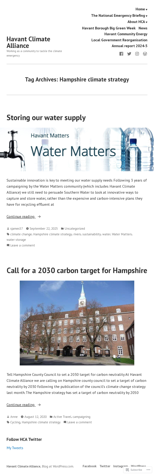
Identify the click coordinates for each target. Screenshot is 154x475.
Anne (14, 416)
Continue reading (21, 216)
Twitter (105, 466)
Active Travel (62, 416)
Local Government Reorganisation (119, 39)
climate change (21, 234)
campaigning (81, 416)
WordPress (138, 466)
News (143, 28)
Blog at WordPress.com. (58, 466)
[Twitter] (129, 53)
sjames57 (16, 228)
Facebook (90, 466)
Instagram (120, 466)
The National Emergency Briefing (118, 15)
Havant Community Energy (125, 34)
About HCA (136, 22)
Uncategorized (75, 228)
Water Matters (122, 234)
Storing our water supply (46, 117)
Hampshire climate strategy (52, 234)
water (106, 234)
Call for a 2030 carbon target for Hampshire (77, 270)
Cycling (15, 422)
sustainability (91, 234)
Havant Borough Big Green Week (109, 28)
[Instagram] (137, 53)
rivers (77, 234)
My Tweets (15, 447)
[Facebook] (122, 53)
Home (140, 9)
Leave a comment (22, 245)
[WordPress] (144, 53)
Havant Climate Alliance (28, 42)
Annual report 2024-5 (129, 45)
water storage (16, 239)
